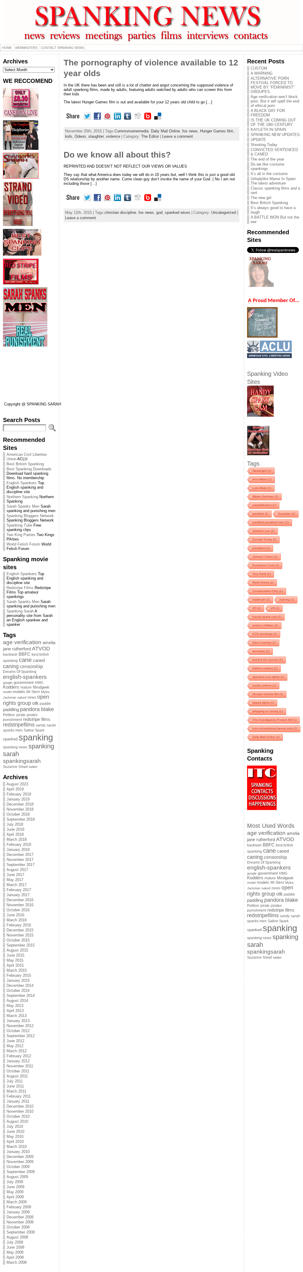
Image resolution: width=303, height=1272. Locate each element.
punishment (12, 720)
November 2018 (20, 809)
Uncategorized (223, 212)
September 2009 (21, 1172)
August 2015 (17, 950)
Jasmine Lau (264, 530)
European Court (266, 565)
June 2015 (15, 955)
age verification (22, 642)
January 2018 (18, 849)
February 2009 (19, 1207)
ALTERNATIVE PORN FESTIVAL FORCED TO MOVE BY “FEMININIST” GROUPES (272, 85)
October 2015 (18, 940)
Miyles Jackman (265, 496)
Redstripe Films (20, 588)
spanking (36, 737)
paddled (260, 513)
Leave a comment (177, 136)
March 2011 (16, 1091)
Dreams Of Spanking (19, 672)
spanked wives (177, 212)
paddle (45, 704)
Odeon (80, 136)
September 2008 (21, 1232)
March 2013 (17, 1015)
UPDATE (258, 139)
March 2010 (17, 1146)
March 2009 (17, 1202)
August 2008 (17, 1237)
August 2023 (17, 784)
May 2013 (15, 1005)
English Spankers (22, 483)
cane (25, 660)
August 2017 (17, 869)
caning (11, 666)
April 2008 (15, 1257)
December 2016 (20, 900)
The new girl (261, 197)
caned (39, 660)
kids (68, 136)
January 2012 (18, 1061)
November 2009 (20, 1161)
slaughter (96, 136)
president (261, 548)
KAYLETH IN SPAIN (268, 129)
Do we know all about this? (117, 154)
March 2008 (17, 1262)
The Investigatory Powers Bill (274, 719)
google (7, 682)
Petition (9, 715)
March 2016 (17, 920)
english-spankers (25, 677)
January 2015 (18, 980)
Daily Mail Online (165, 131)
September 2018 (21, 819)
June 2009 (15, 1187)
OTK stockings (265, 634)
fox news (190, 131)
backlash (10, 654)
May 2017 (15, 880)
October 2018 (18, 814)
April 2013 (15, 1010)
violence (113, 136)
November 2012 (20, 1026)
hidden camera (265, 668)
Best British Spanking (25, 464)
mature (26, 687)
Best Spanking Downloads (29, 469)
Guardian (286, 513)
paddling (11, 709)
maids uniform (264, 685)
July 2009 (15, 1182)
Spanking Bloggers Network (30, 516)
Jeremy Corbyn (265, 556)
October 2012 (18, 1031)
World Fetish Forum (23, 544)
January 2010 (18, 1151)
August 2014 (17, 1000)
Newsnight (262, 470)
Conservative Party (268, 591)
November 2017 (20, 859)
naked (21, 697)
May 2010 (15, 1136)
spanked (10, 739)
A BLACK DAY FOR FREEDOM (268, 112)
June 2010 (15, 1131)
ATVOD (41, 649)
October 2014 (18, 990)
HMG (39, 683)
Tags (253, 463)
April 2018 (15, 834)
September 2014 (21, 995)
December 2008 (20, 1217)
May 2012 (15, 1046)
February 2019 (19, 794)
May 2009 (15, 1192)
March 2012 (17, 1051)
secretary (261, 651)
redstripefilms (19, 725)
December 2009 (20, 1156)
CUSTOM (259, 68)
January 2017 (18, 895)
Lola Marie (262, 488)
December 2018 (20, 804)
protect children (265, 625)
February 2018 (19, 844)
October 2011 (18, 1071)
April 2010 (15, 1141)
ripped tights (263, 702)
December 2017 (20, 854)
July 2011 (15, 1081)
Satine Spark (34, 730)
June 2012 (15, 1041)
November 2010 (20, 1111)
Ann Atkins (262, 479)
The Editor (150, 136)
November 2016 (20, 905)
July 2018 (15, 824)
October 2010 (18, 1116)
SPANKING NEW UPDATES (275, 134)
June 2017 (15, 874)
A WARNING (262, 73)
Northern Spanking (22, 497)
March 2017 (17, 885)
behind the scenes (268, 659)
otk (35, 703)
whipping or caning (268, 711)
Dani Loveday (264, 642)
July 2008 (15, 1242)
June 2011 (15, 1086)
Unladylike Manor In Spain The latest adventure (273, 181)
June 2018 (15, 829)
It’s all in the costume (269, 173)
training (287, 599)
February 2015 (19, 975)
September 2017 (21, 864)
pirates (32, 715)
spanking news (15, 747)
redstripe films (36, 719)
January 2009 (18, 1212)
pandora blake (37, 709)
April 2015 (15, 965)
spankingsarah (22, 761)
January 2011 (18, 1101)
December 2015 (20, 930)
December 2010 (20, 1106)
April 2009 (15, 1197)
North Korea (263, 582)
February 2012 (19, 1056)
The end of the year (267, 159)
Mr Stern (33, 692)
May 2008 (15, 1252)
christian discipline (120, 212)
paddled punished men (271, 522)
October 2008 (18, 1227)
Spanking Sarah (20, 611)
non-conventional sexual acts (275, 728)
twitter (33, 767)
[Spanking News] (151, 22)
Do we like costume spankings (267, 166)
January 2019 (18, 799)
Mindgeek (41, 687)
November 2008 (20, 1222)
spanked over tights (268, 676)
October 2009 (18, 1166)
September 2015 (21, 945)
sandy (41, 725)
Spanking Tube (19, 525)
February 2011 (19, 1096)
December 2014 (20, 985)
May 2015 (15, 960)
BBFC (24, 654)
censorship (31, 666)
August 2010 (17, 1121)
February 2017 (19, 890)
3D (257, 608)
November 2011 (20, 1066)
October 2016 (18, 910)
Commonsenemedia (132, 131)
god (159, 212)
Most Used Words (270, 825)
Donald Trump (264, 539)
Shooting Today (264, 144)
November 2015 (20, 935)
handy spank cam (267, 616)
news (32, 697)
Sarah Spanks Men (23, 506)
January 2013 (18, 1020)
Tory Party (262, 573)
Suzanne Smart (15, 767)
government (24, 682)
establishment (264, 505)
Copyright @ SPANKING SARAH (32, 404)
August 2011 (17, 1076)
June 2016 (15, 915)
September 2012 (21, 1036)
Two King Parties (21, 534)
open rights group (26, 700)
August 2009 (17, 1177)
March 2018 (17, 839)
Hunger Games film (216, 131)
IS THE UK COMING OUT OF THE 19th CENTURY (273, 122)
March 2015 (17, 970)
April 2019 (15, 789)
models (19, 691)
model (7, 692)
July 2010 (15, 1126)
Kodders (11, 687)
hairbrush (261, 599)
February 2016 (19, 925)
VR (275, 608)
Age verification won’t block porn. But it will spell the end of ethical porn (275, 101)
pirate (20, 715)
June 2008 (15, 1247)
